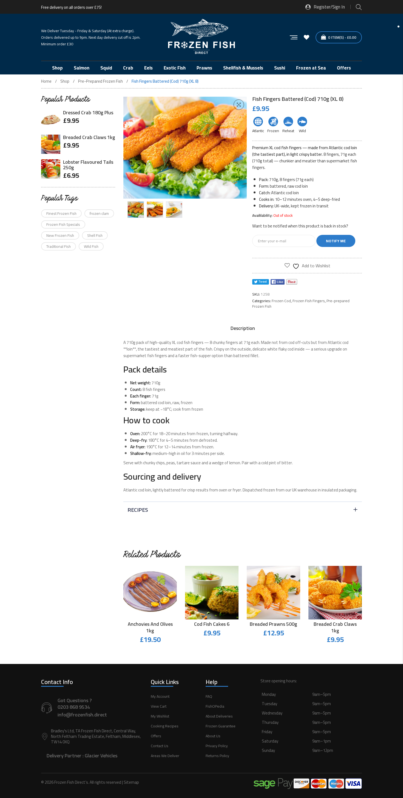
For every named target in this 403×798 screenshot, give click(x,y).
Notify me (336, 240)
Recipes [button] (137, 510)
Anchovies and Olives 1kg (150, 627)
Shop (64, 81)
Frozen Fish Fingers (309, 300)
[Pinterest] (291, 282)
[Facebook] (278, 282)
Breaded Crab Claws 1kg (335, 627)
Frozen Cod (281, 300)
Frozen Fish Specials (63, 224)
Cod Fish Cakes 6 (211, 624)
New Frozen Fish (60, 235)
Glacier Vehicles (101, 755)
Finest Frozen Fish (61, 213)
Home (46, 81)
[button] (239, 104)
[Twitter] (260, 282)
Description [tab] (243, 328)
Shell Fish (95, 235)
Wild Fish (91, 246)
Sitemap (131, 782)
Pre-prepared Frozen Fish (100, 81)
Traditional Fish (58, 246)
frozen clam (99, 213)
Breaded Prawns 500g (273, 624)
